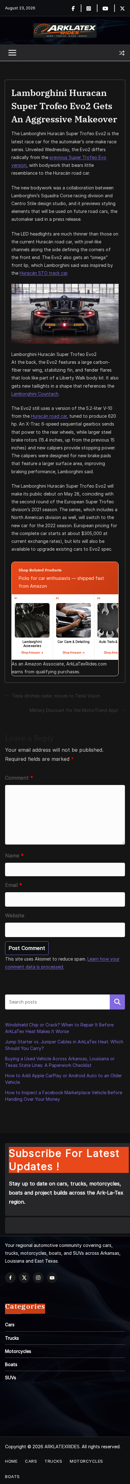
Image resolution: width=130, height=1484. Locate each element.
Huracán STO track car (43, 273)
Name (14, 855)
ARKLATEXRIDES (62, 1446)
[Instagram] (92, 8)
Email (13, 885)
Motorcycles (18, 1351)
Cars (10, 1324)
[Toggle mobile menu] (12, 53)
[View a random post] (122, 53)
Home (11, 1461)
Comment (19, 778)
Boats (11, 1364)
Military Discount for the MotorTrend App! (74, 710)
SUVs (10, 1377)
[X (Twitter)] (24, 1277)
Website (14, 915)
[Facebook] (77, 8)
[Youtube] (109, 8)
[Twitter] (122, 8)
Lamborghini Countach (34, 393)
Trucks (12, 1338)
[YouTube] (52, 1277)
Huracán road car (49, 416)
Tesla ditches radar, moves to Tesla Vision (56, 695)
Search (117, 1002)
